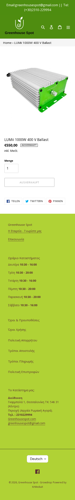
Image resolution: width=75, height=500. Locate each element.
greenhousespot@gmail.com (26, 423)
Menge (8, 160)
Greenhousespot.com (22, 419)
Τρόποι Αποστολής (21, 351)
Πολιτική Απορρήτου (22, 340)
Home (7, 43)
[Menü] (68, 27)
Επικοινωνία (16, 239)
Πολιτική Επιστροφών (23, 372)
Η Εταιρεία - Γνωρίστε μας (24, 231)
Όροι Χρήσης (17, 330)
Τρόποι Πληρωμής (21, 361)
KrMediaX (37, 487)
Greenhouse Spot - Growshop (35, 482)
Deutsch (36, 459)
